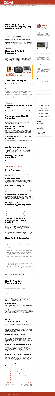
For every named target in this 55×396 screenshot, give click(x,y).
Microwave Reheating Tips (41, 129)
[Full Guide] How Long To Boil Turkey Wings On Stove (42, 111)
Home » (10, 5)
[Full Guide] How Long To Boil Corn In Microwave (42, 86)
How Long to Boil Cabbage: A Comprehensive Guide (16, 379)
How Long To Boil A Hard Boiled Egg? (14, 373)
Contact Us (5, 393)
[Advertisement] (27, 15)
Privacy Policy (22, 393)
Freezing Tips (34, 3)
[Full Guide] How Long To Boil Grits (42, 108)
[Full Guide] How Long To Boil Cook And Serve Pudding (43, 100)
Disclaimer (17, 393)
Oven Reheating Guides (41, 132)
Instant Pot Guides (40, 128)
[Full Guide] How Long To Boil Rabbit (42, 103)
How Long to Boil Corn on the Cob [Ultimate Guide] (16, 375)
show (10, 48)
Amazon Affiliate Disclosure (11, 393)
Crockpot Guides (40, 126)
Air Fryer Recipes (47, 3)
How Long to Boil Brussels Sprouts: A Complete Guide (17, 371)
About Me (25, 393)
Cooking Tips (40, 3)
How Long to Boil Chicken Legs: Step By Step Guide (16, 369)
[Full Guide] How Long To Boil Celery (42, 81)
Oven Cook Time (28, 3)
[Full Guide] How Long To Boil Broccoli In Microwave (43, 116)
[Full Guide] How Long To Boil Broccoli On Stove (43, 92)
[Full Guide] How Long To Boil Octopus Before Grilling (43, 105)
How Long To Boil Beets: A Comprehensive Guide (16, 377)
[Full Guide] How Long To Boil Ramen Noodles (42, 114)
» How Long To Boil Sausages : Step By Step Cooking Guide (26, 5)
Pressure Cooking (40, 133)
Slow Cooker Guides (40, 134)
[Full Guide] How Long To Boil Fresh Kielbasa (42, 89)
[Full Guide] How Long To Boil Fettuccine (43, 83)
